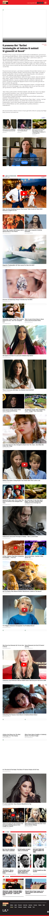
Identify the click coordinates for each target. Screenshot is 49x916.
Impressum (5, 911)
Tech (34, 907)
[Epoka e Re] (5, 3)
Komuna (35, 905)
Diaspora (20, 907)
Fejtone (39, 905)
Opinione (30, 905)
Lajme (15, 905)
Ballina (11, 905)
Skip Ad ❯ (41, 163)
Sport (16, 907)
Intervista (25, 905)
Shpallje (29, 907)
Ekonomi (20, 905)
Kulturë (11, 907)
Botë (44, 905)
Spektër (25, 907)
